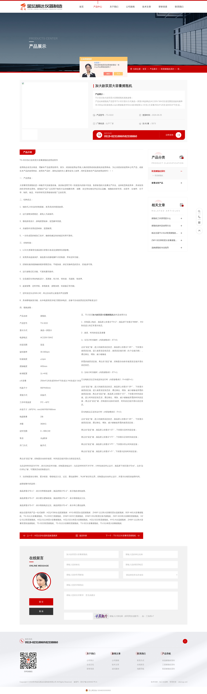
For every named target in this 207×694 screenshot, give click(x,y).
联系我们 (179, 7)
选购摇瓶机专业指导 (160, 248)
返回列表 (83, 536)
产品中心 (97, 7)
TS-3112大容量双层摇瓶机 (124, 536)
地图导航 (140, 669)
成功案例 (115, 669)
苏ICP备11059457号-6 (88, 682)
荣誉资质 (163, 7)
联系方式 (140, 660)
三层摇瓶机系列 (168, 665)
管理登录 (173, 682)
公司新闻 (130, 7)
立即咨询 (169, 135)
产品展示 (153, 69)
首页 (81, 7)
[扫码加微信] (199, 222)
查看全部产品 (157, 183)
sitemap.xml (182, 682)
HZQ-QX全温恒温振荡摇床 (45, 536)
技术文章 (146, 7)
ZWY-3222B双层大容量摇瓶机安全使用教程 (168, 240)
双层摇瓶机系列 (167, 69)
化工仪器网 (164, 682)
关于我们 (114, 7)
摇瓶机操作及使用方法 (161, 226)
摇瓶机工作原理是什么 (161, 218)
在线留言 (140, 665)
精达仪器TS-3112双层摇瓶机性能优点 (168, 233)
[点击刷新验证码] (101, 616)
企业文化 (90, 665)
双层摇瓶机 (182, 69)
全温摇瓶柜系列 (168, 660)
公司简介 (90, 660)
